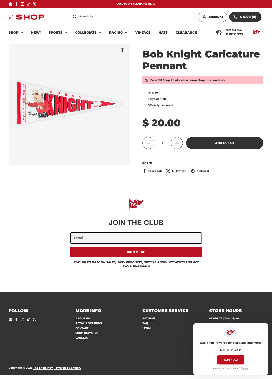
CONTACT (81, 328)
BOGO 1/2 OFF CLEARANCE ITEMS (136, 4)
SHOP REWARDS (86, 332)
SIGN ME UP (136, 252)
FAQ (145, 323)
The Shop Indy (43, 367)
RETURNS (148, 318)
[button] (245, 17)
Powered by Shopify (67, 367)
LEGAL (146, 328)
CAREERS (81, 337)
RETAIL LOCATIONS (88, 323)
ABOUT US (82, 318)
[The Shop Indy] (26, 17)
